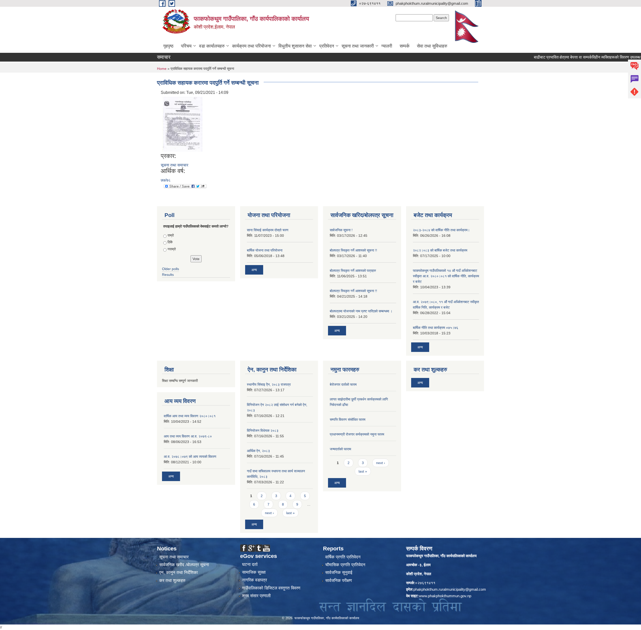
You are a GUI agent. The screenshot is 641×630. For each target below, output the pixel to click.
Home (162, 69)
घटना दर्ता (250, 564)
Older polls (170, 269)
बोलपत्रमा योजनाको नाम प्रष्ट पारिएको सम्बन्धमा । (361, 311)
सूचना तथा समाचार (174, 165)
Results (168, 275)
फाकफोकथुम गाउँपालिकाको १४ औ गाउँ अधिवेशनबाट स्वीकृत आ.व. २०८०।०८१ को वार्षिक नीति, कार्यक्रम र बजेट (446, 276)
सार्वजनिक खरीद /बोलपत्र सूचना (184, 564)
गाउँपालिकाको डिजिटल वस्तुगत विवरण (271, 588)
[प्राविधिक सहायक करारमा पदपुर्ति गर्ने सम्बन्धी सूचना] (182, 124)
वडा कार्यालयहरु (212, 46)
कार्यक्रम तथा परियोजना (251, 46)
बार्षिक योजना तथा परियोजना (264, 250)
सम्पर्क (404, 46)
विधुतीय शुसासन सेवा (295, 46)
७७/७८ (166, 180)
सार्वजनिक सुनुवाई (338, 572)
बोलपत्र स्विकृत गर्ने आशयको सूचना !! (353, 250)
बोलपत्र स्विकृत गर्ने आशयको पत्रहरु (353, 271)
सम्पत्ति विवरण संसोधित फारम (347, 419)
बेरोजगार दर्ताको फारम (343, 384)
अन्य (254, 270)
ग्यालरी (386, 46)
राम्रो (171, 235)
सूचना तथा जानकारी (358, 46)
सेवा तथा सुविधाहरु (432, 46)
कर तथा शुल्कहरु (172, 580)
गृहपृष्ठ (168, 46)
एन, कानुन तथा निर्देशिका (178, 572)
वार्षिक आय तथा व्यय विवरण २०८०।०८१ (190, 416)
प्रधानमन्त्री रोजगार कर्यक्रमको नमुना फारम (357, 434)
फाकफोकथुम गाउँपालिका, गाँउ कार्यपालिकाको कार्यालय (441, 556)
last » (290, 513)
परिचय (186, 46)
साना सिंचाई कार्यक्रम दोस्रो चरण (267, 230)
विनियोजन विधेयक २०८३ (262, 431)
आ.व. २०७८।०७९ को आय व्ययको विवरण (190, 457)
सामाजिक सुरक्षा (254, 572)
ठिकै (170, 242)
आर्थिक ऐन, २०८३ (258, 451)
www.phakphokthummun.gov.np (445, 596)
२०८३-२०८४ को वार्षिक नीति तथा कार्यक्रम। (441, 230)
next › (269, 513)
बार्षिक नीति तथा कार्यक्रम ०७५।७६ (435, 328)
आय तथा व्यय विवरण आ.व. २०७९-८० (188, 436)
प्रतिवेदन (326, 46)
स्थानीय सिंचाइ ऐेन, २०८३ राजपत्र (269, 384)
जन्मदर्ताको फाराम (340, 449)
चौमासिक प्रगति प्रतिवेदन (345, 564)
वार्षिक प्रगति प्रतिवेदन (343, 557)
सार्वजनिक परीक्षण (338, 580)
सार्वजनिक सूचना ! (341, 230)
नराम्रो (172, 249)
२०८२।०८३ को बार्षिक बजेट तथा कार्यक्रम (440, 250)
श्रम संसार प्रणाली (256, 595)
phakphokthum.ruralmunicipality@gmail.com (449, 589)
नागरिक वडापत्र (254, 580)
